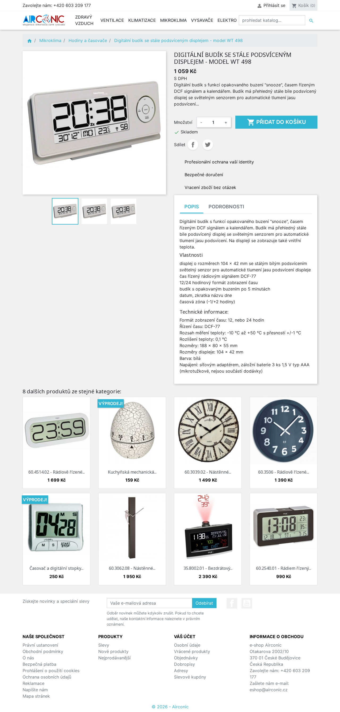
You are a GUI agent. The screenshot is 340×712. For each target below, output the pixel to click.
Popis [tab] (191, 206)
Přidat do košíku (276, 122)
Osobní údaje (187, 645)
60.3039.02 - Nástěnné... (208, 472)
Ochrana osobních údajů (47, 677)
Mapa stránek (36, 696)
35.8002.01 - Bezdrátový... (208, 568)
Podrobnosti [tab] (226, 206)
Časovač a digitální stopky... (56, 568)
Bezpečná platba (39, 664)
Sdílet (193, 144)
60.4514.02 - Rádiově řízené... (56, 472)
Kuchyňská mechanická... (132, 472)
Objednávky (186, 657)
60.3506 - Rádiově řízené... (283, 472)
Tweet (207, 144)
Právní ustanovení (40, 645)
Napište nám (35, 689)
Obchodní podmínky (43, 651)
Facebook (232, 603)
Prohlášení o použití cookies (51, 670)
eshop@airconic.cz (269, 689)
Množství (183, 122)
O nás (28, 657)
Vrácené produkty (192, 651)
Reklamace (33, 683)
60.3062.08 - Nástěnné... (132, 568)
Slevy (103, 645)
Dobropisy (184, 664)
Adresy (181, 670)
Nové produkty (113, 651)
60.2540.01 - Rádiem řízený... (283, 568)
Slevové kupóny (190, 677)
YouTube (246, 603)
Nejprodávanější (114, 657)
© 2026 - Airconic (170, 706)
